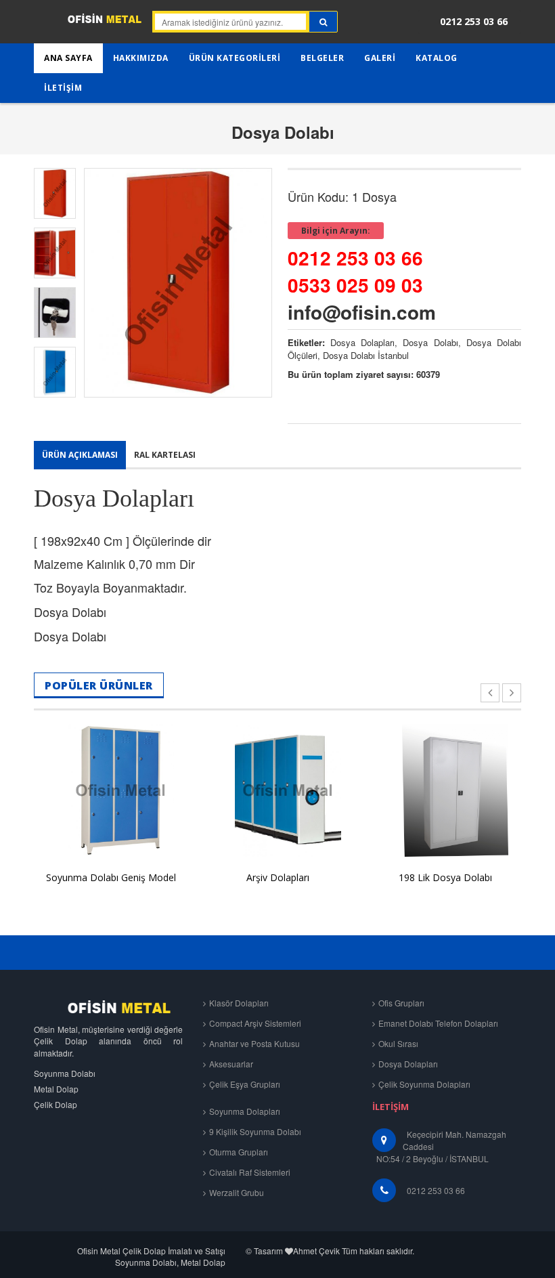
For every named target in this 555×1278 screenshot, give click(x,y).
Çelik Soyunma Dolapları (424, 1084)
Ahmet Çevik (316, 1250)
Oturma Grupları (238, 1151)
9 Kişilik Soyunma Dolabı (255, 1131)
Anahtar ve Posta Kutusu (254, 1043)
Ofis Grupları (401, 1002)
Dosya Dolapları (408, 1063)
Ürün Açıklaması (80, 455)
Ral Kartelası (165, 455)
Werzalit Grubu (236, 1192)
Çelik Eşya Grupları (244, 1084)
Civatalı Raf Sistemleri (249, 1172)
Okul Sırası (398, 1043)
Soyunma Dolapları (244, 1111)
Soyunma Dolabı (64, 1073)
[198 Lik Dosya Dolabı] (445, 790)
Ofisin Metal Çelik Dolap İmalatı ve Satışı (151, 1250)
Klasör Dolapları (239, 1002)
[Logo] (108, 1007)
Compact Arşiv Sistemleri (255, 1023)
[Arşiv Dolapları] (278, 790)
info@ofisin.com (362, 312)
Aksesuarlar (231, 1063)
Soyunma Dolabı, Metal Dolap (170, 1262)
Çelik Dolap (55, 1104)
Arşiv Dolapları (277, 877)
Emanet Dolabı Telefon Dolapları (438, 1023)
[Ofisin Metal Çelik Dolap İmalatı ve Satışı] (87, 23)
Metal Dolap (56, 1088)
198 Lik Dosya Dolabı (445, 877)
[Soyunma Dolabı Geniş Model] (110, 790)
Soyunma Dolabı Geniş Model (111, 877)
